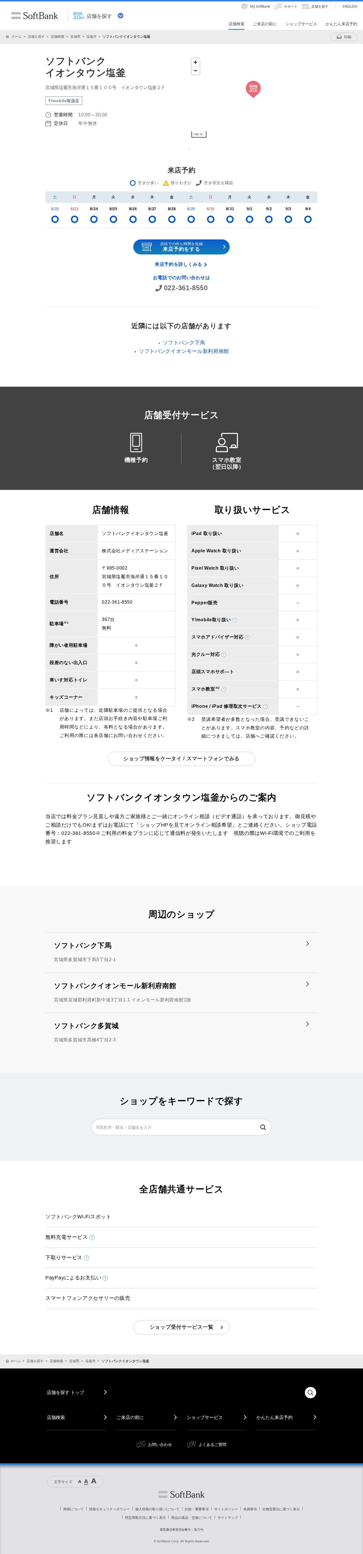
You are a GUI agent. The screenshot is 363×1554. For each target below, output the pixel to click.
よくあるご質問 (212, 1444)
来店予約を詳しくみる (178, 264)
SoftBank (34, 15)
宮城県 (75, 36)
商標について (73, 1509)
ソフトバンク (181, 1494)
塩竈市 (91, 36)
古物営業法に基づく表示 (281, 1509)
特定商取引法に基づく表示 (145, 1517)
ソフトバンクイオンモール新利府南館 (184, 351)
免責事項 (250, 1509)
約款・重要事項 (197, 1509)
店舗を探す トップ (65, 1392)
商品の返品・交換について (191, 1517)
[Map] (253, 97)
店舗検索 (57, 36)
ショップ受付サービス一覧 (182, 1327)
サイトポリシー (226, 1509)
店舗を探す (36, 36)
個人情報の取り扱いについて (157, 1509)
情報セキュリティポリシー (109, 1509)
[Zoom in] (195, 62)
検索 (263, 1127)
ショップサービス (205, 1417)
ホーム (17, 36)
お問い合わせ (160, 1444)
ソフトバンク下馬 (184, 343)
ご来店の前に (130, 1417)
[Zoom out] (195, 70)
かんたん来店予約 (274, 1417)
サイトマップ (228, 1517)
